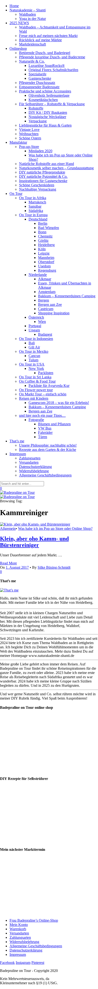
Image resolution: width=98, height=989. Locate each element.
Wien (42, 322)
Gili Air (34, 347)
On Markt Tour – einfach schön (42, 394)
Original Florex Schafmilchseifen (53, 70)
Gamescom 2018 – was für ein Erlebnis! (59, 403)
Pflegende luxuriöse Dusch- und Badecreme (52, 57)
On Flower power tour (36, 390)
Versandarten (29, 462)
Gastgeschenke (40, 78)
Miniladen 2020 (40, 151)
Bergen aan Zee (50, 304)
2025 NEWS (19, 23)
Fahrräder (45, 432)
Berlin (42, 223)
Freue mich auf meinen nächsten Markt (48, 36)
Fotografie (36, 420)
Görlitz (43, 240)
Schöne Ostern (30, 138)
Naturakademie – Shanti (28, 10)
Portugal (35, 326)
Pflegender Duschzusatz (37, 83)
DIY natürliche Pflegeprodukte (42, 172)
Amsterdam (46, 292)
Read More (8, 563)
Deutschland (38, 219)
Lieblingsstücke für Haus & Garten (45, 125)
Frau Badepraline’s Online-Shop (34, 920)
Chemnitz (45, 236)
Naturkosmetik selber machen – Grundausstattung (56, 168)
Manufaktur (18, 142)
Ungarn (34, 330)
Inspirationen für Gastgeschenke (43, 181)
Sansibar (35, 206)
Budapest (45, 334)
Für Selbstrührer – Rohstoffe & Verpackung (52, 104)
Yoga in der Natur (32, 19)
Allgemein (8, 529)
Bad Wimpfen (48, 228)
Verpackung (38, 121)
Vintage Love (29, 130)
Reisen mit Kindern (33, 398)
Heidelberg (46, 245)
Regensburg (47, 270)
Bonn (42, 232)
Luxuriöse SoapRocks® (47, 66)
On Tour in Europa (33, 215)
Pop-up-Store (29, 147)
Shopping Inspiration (53, 313)
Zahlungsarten (29, 458)
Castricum (45, 309)
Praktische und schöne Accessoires (45, 91)
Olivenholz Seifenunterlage (49, 95)
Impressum (18, 454)
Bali (32, 343)
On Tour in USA (31, 364)
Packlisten (45, 373)
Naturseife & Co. (32, 61)
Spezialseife (37, 74)
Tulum (33, 360)
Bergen (43, 300)
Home (14, 6)
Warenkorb (18, 929)
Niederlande (38, 275)
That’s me (17, 441)
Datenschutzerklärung (35, 467)
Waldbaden (27, 14)
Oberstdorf (46, 262)
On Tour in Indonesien (36, 339)
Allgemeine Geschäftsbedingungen (45, 475)
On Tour (16, 194)
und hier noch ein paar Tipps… (42, 415)
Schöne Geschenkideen (36, 185)
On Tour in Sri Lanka (35, 377)
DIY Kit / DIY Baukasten (48, 112)
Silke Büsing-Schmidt (54, 567)
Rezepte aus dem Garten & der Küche (47, 450)
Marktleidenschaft (32, 44)
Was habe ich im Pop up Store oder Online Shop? (55, 529)
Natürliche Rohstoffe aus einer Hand (46, 164)
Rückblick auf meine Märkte (40, 40)
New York (36, 368)
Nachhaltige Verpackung (37, 189)
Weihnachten (29, 134)
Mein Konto (19, 925)
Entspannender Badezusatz (39, 87)
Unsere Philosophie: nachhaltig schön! (48, 445)
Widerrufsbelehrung (34, 471)
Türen (42, 437)
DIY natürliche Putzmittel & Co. (43, 176)
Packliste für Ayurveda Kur (49, 386)
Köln (42, 249)
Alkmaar (44, 279)
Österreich (36, 317)
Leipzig (43, 253)
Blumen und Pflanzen (54, 424)
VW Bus (44, 428)
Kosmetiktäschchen (43, 100)
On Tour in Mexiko (33, 351)
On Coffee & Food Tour (37, 381)
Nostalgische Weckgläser (47, 117)
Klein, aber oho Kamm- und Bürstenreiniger (34, 542)
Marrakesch (37, 202)
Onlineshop (18, 48)
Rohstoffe (36, 108)
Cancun (34, 356)
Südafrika (36, 211)
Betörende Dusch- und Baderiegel (44, 53)
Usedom (44, 266)
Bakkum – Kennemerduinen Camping (66, 296)
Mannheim (46, 258)
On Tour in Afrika (32, 198)
